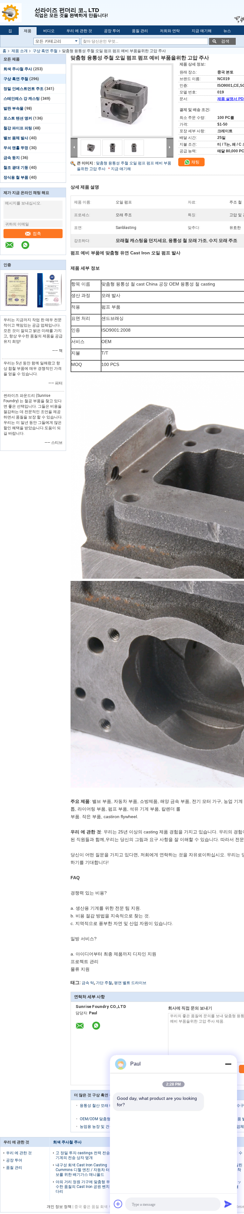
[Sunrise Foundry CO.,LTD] (17, 12)
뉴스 (227, 31)
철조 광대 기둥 (15, 167)
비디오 (49, 31)
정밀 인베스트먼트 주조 (23, 88)
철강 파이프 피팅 (17, 128)
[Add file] (118, 1204)
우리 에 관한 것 (79, 31)
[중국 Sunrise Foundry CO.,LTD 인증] (16, 306)
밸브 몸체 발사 (15, 138)
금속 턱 (88, 983)
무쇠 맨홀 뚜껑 (15, 148)
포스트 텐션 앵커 (17, 118)
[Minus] (228, 1064)
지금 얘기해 (202, 31)
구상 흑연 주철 (45, 51)
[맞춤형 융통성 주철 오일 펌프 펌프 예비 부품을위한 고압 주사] (122, 100)
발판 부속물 (13, 108)
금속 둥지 (11, 157)
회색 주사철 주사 (17, 69)
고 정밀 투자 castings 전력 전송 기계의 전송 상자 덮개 (83, 1155)
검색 (225, 41)
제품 (27, 31)
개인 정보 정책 (59, 1206)
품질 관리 (140, 31)
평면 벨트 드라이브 (130, 983)
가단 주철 (104, 983)
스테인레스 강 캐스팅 (21, 98)
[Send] (228, 1204)
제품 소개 (19, 51)
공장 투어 (112, 31)
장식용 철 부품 (15, 177)
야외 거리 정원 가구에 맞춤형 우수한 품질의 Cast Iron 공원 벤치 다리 (83, 1187)
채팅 (195, 162)
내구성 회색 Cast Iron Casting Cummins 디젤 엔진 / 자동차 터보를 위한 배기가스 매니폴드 (83, 1170)
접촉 (37, 233)
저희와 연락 (170, 31)
